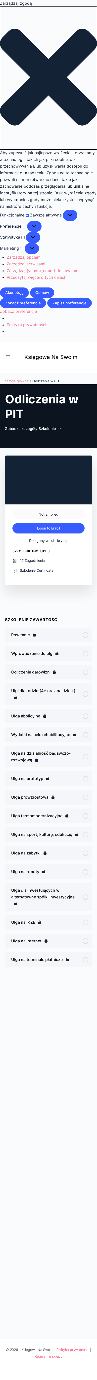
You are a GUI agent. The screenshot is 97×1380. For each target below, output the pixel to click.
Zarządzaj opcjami (24, 257)
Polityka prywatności (26, 324)
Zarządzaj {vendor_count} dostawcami (43, 270)
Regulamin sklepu (48, 1356)
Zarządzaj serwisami (26, 263)
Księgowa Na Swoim (50, 357)
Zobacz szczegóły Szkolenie (31, 428)
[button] (48, 78)
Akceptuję (14, 292)
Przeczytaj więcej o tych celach (36, 277)
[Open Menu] (8, 356)
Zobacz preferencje (23, 303)
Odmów (42, 292)
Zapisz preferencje (69, 303)
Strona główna (16, 381)
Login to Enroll (48, 528)
